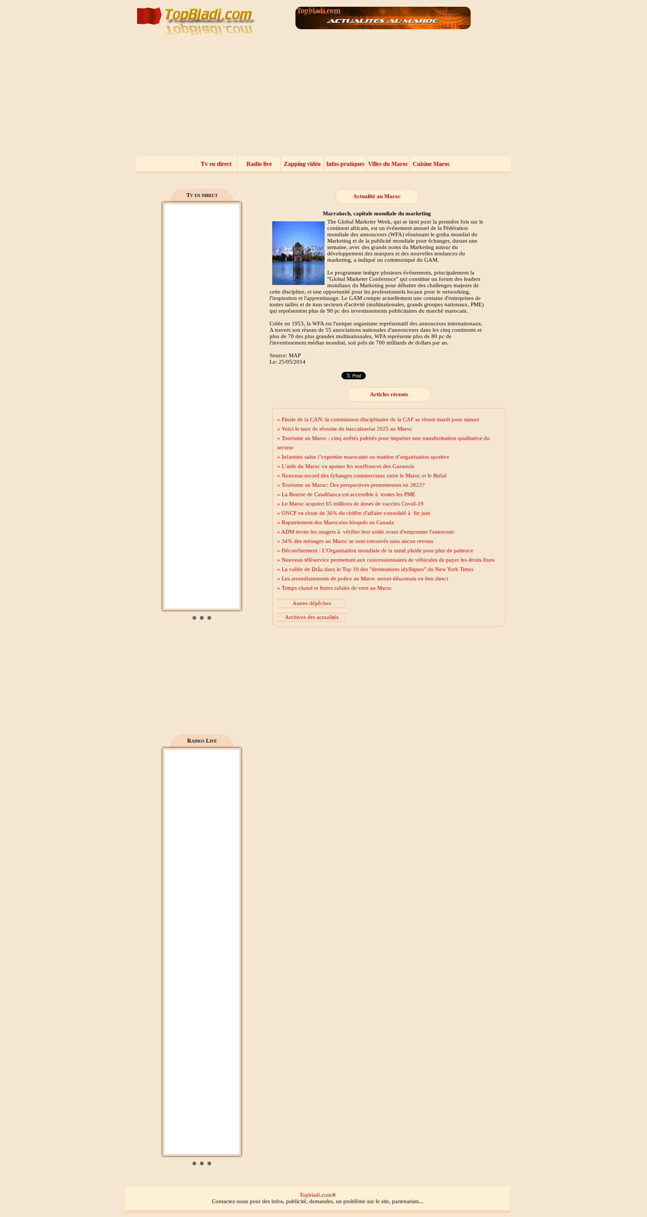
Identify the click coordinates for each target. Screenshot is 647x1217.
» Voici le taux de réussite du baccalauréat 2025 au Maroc (344, 429)
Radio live (259, 164)
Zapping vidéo (302, 164)
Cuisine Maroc (431, 164)
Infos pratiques (345, 164)
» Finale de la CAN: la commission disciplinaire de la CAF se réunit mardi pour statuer (378, 419)
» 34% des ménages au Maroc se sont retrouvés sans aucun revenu (355, 541)
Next (230, 406)
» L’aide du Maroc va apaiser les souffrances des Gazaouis (345, 466)
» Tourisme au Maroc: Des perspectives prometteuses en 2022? (351, 485)
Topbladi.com (316, 1195)
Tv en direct (216, 164)
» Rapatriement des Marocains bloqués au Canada (335, 522)
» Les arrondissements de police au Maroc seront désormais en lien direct (362, 579)
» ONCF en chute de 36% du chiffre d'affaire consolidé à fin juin (353, 513)
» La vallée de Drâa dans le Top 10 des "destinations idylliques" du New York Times (375, 569)
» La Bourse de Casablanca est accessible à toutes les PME (346, 494)
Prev (174, 406)
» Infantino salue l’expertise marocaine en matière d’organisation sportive (363, 457)
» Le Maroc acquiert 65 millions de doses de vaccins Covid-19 (350, 504)
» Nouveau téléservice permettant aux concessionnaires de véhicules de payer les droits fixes (385, 560)
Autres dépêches (311, 603)
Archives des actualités (311, 617)
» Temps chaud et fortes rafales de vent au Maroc (334, 588)
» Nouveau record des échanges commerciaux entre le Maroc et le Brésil (362, 476)
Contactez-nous (230, 1201)
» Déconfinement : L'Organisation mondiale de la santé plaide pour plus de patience (375, 550)
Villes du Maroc (388, 164)
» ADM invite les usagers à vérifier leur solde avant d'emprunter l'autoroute (365, 532)
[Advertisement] (323, 100)
